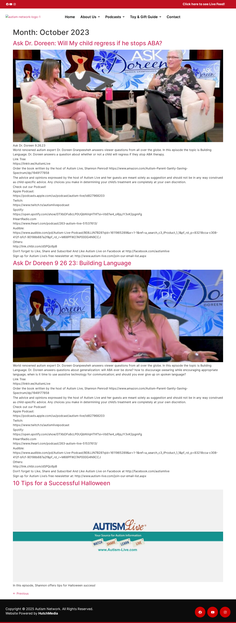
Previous (21, 593)
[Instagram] (14, 4)
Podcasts (113, 17)
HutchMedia (48, 613)
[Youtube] (11, 4)
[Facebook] (7, 4)
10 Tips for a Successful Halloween (61, 483)
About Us (88, 17)
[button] (90, 16)
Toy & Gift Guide (144, 17)
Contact (173, 17)
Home (70, 17)
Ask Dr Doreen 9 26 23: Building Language (72, 263)
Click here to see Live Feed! (204, 4)
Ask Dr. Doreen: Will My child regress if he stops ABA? (87, 43)
